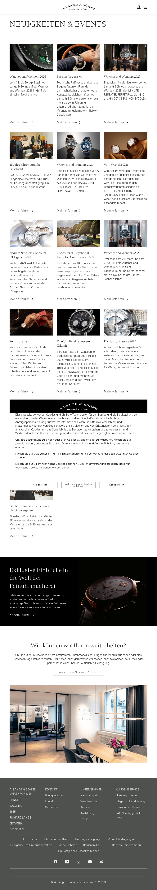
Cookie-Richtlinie (104, 443)
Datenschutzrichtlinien (75, 443)
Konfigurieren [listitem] (116, 485)
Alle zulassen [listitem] (40, 485)
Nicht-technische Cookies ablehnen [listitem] (78, 485)
